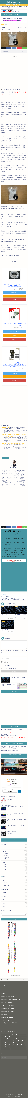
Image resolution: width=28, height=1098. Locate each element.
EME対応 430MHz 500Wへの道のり (12, 999)
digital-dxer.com (14, 2)
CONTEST (15, 857)
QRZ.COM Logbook (8, 1017)
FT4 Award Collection (8, 1011)
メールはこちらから (6, 910)
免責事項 (18, 1094)
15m (14, 1034)
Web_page (14, 899)
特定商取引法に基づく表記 (10, 1022)
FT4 (15, 864)
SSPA (14, 892)
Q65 (15, 869)
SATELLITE (14, 885)
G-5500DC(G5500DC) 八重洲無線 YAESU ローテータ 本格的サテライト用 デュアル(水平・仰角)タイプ (14, 364)
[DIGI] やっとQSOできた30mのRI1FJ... (17, 825)
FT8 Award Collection (8, 1008)
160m (14, 844)
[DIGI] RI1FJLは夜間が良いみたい (15, 813)
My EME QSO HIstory (8, 1005)
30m (25, 1034)
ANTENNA (24, 1036)
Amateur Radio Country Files (8, 735)
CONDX (15, 855)
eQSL (15, 882)
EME (14, 876)
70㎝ (7, 1036)
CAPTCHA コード (5, 665)
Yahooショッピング (14, 292)
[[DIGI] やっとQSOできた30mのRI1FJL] (3, 827)
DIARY (3, 24)
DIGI (14, 862)
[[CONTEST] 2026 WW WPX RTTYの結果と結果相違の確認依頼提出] (3, 800)
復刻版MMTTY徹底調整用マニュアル (10, 750)
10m (6, 1034)
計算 (20, 791)
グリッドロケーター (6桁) (7, 789)
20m (21, 1034)
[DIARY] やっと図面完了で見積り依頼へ (14, 443)
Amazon (14, 296)
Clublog (5, 1014)
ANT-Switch (15, 853)
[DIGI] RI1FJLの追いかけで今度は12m (16, 806)
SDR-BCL (14, 889)
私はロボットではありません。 (10, 668)
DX (14, 873)
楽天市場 (14, 299)
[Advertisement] (14, 72)
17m (17, 1034)
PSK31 (15, 868)
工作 (14, 903)
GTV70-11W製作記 (7, 1002)
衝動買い (6, 427)
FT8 (15, 866)
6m (14, 847)
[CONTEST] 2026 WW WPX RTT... (16, 798)
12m (10, 1034)
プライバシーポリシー (9, 1024)
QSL (14, 880)
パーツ (3, 452)
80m (10, 1036)
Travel (14, 896)
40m (3, 1036)
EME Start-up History (8, 996)
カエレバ (21, 327)
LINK (4, 1027)
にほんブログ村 (17, 11)
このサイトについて (8, 1020)
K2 (15, 858)
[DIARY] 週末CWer (12, 831)
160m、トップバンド (17, 1036)
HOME (4, 993)
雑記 (14, 906)
